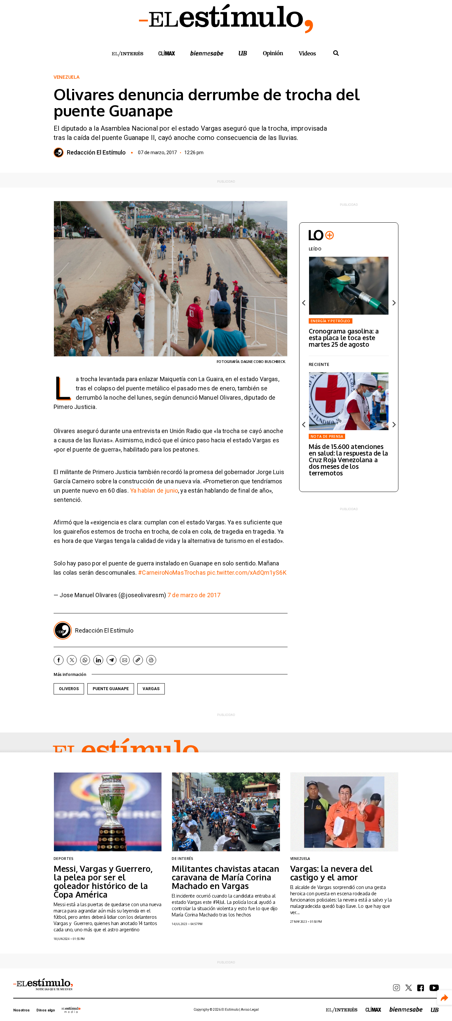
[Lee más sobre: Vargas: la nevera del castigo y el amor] (344, 812)
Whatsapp (85, 660)
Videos (307, 53)
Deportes (64, 858)
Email (125, 660)
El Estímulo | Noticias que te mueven (43, 984)
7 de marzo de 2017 (193, 595)
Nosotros (21, 1010)
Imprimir (151, 660)
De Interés (182, 858)
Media (71, 1009)
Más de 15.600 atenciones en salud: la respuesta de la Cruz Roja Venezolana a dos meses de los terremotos (348, 459)
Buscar (335, 53)
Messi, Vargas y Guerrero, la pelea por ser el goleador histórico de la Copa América (103, 881)
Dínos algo (45, 1010)
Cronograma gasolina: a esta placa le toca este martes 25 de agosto (344, 337)
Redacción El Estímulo (96, 152)
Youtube (434, 988)
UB (243, 53)
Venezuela (66, 77)
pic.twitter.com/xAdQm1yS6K (247, 572)
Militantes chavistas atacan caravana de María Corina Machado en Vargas (225, 877)
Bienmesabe (206, 53)
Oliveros (69, 689)
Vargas (151, 689)
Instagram (396, 987)
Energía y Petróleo (330, 321)
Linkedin (98, 660)
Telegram (111, 660)
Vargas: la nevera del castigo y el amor (331, 872)
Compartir (444, 997)
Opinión (273, 53)
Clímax (373, 1009)
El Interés (127, 54)
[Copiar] (138, 660)
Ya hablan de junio (154, 490)
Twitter (72, 660)
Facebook (59, 660)
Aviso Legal (250, 1009)
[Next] (393, 302)
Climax (166, 53)
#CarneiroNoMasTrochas (172, 572)
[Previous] (304, 302)
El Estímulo (125, 752)
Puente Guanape (111, 689)
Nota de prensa (327, 436)
